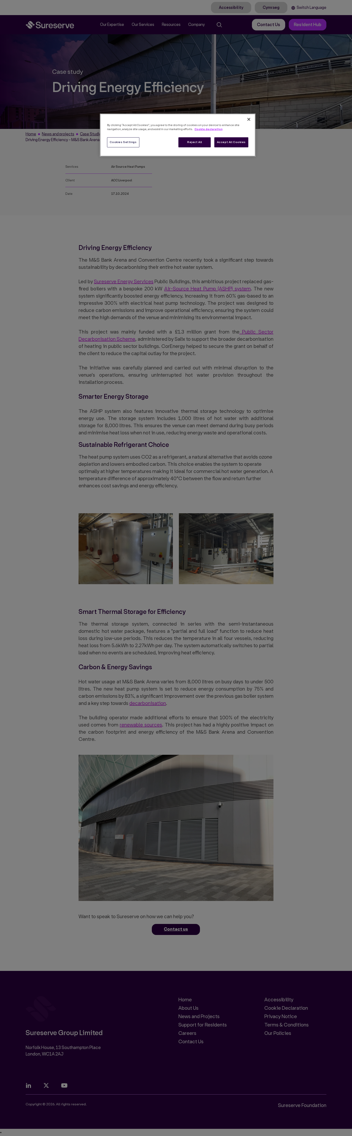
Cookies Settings (123, 142)
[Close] (249, 119)
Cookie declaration (208, 129)
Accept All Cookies (231, 142)
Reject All (194, 142)
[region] (177, 135)
